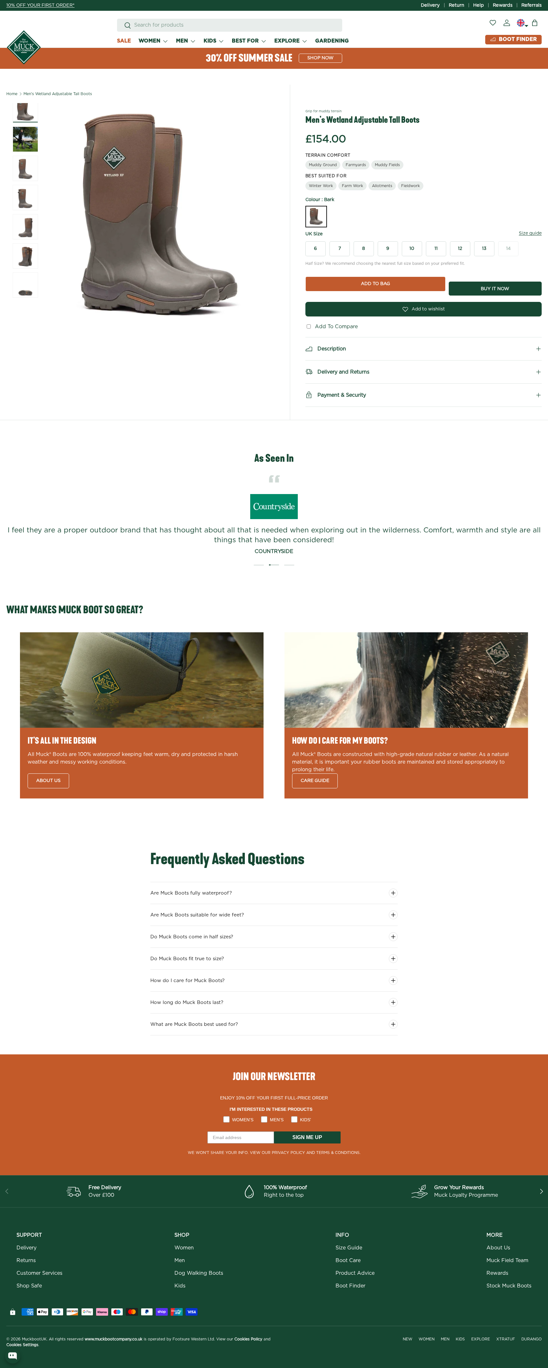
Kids (180, 1285)
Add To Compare (335, 326)
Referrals (531, 5)
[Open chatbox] (12, 1356)
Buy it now (495, 289)
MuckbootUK (34, 1339)
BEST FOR (245, 40)
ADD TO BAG (375, 284)
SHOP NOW (320, 58)
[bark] (316, 216)
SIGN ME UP (307, 1137)
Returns (26, 1260)
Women (184, 1247)
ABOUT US (48, 780)
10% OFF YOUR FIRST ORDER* (40, 5)
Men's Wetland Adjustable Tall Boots (57, 94)
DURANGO (531, 1339)
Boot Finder (350, 1285)
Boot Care (348, 1260)
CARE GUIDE (315, 780)
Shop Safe (29, 1285)
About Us (498, 1247)
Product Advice (355, 1273)
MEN (182, 40)
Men (179, 1260)
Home (11, 94)
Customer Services (39, 1273)
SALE (124, 40)
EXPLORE (287, 40)
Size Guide (349, 1247)
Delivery (430, 5)
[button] (535, 23)
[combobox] (229, 25)
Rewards (502, 5)
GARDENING (332, 40)
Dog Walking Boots (198, 1273)
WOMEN (149, 40)
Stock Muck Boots (509, 1285)
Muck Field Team (507, 1260)
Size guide (530, 233)
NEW (407, 1339)
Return (456, 5)
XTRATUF (505, 1339)
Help (478, 5)
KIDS (210, 40)
